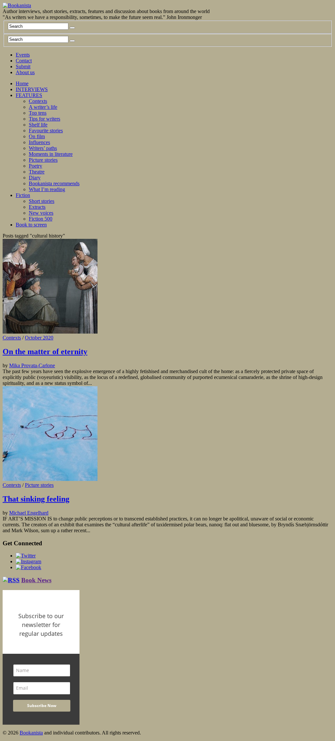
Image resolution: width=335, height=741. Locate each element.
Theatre (36, 171)
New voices (41, 213)
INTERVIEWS (32, 89)
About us (25, 72)
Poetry (35, 166)
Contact (24, 60)
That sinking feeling (36, 499)
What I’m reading (47, 189)
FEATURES (29, 95)
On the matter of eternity (45, 351)
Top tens (37, 113)
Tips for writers (44, 119)
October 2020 (39, 337)
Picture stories (43, 160)
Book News (36, 580)
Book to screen (31, 224)
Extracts (37, 207)
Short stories (41, 201)
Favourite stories (46, 130)
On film (37, 136)
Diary (35, 177)
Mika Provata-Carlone (32, 365)
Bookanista (31, 732)
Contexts (38, 101)
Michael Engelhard (28, 513)
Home (22, 83)
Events (23, 55)
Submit (23, 66)
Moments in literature (51, 154)
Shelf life (38, 124)
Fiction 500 (40, 219)
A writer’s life (43, 107)
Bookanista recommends (54, 183)
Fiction (23, 195)
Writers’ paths (43, 148)
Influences (39, 142)
